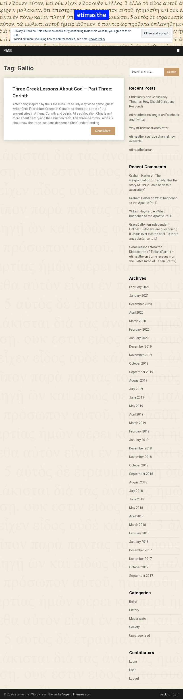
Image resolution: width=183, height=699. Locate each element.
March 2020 (137, 321)
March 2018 (137, 525)
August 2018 (138, 482)
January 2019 (139, 440)
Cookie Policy (97, 39)
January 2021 (139, 295)
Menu (8, 50)
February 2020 (139, 329)
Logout (134, 678)
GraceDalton (138, 224)
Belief (133, 601)
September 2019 (141, 372)
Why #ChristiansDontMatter (148, 128)
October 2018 (138, 465)
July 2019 (136, 389)
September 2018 (141, 474)
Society (134, 627)
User (132, 670)
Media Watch (138, 618)
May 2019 (136, 406)
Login (133, 661)
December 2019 (140, 346)
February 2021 (139, 287)
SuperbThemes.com (76, 694)
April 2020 (136, 312)
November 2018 (140, 457)
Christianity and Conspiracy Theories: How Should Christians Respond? (152, 101)
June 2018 (136, 499)
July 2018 (136, 491)
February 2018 (139, 533)
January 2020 (139, 338)
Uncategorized (139, 635)
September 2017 (141, 575)
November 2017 (140, 558)
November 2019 (140, 355)
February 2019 (139, 431)
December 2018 (140, 448)
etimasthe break (140, 149)
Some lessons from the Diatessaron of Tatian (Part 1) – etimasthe (151, 251)
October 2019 (138, 363)
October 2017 (138, 567)
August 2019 (138, 380)
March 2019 (137, 423)
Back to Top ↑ (169, 694)
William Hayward (140, 211)
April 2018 (136, 516)
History (134, 610)
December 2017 (140, 550)
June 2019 (136, 397)
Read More (103, 131)
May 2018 (136, 508)
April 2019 (136, 414)
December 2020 (140, 304)
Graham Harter (139, 175)
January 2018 (139, 542)
